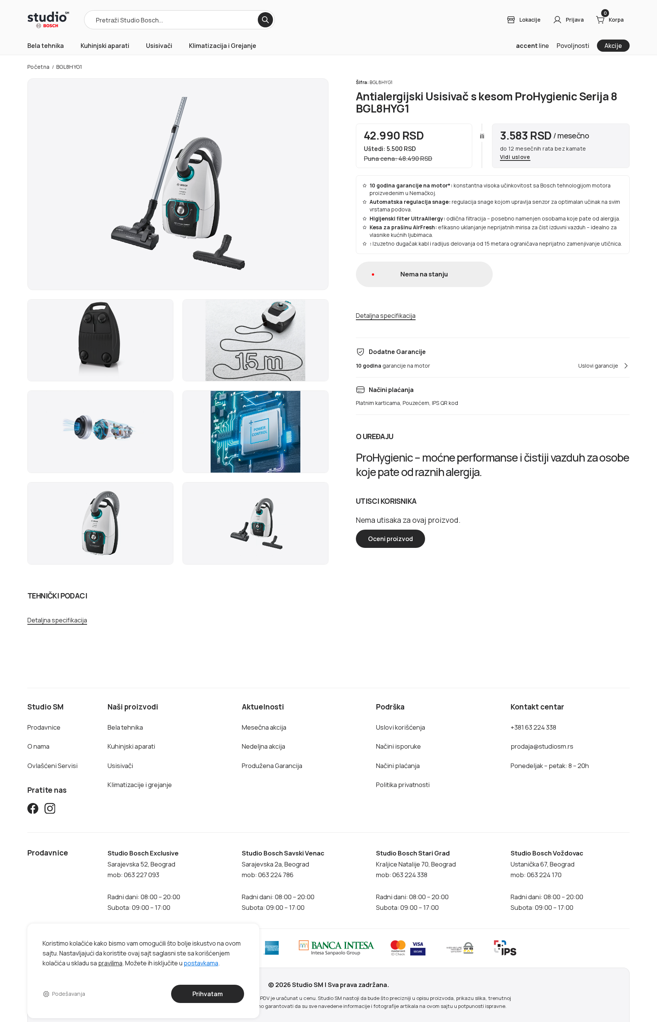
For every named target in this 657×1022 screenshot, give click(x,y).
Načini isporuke (398, 746)
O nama (38, 746)
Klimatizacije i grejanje (140, 784)
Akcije (613, 45)
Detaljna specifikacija (57, 620)
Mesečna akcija (264, 727)
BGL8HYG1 (69, 66)
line (532, 45)
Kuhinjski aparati (105, 45)
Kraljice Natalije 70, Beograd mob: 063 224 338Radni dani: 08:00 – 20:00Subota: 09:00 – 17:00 (416, 880)
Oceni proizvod (390, 539)
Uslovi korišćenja (400, 727)
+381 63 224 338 (533, 727)
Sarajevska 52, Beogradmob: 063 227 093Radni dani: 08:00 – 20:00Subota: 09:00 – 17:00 (144, 880)
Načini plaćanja (398, 765)
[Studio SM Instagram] (50, 810)
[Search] (265, 19)
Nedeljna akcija (263, 746)
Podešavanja (68, 993)
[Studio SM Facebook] (32, 810)
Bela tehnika (45, 45)
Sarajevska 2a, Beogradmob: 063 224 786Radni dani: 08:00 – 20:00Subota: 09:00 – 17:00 (283, 880)
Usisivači (159, 45)
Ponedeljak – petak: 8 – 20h (550, 765)
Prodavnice (43, 727)
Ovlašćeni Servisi (52, 765)
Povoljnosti (573, 45)
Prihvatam (207, 994)
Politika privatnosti (403, 784)
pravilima (110, 963)
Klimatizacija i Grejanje (222, 45)
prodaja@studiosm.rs (542, 746)
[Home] (48, 19)
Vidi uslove (515, 157)
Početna (38, 66)
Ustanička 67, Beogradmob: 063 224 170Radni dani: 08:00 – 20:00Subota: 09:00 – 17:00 (547, 880)
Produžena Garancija (272, 765)
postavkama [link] (201, 963)
